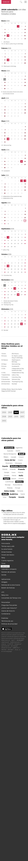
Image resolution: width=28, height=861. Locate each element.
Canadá (13, 457)
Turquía (12, 497)
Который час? (18, 644)
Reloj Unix (4, 595)
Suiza (4, 497)
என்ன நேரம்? (11, 649)
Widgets (4, 582)
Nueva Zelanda (17, 485)
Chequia (21, 457)
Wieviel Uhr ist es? (6, 647)
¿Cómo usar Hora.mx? (9, 608)
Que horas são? (5, 646)
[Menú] (25, 2)
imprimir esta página (18, 523)
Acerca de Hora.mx (8, 611)
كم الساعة (3, 644)
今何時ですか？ (16, 647)
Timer (3, 563)
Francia (21, 469)
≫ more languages (6, 651)
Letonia (13, 478)
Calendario (5, 566)
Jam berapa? (14, 646)
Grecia (13, 472)
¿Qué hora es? (5, 642)
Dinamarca (9, 463)
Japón (6, 479)
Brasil (21, 454)
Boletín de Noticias (8, 588)
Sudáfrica (14, 494)
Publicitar (4, 618)
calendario (13, 11)
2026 (8, 21)
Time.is (22, 638)
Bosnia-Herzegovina (10, 454)
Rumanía (20, 491)
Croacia (20, 460)
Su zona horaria (6, 549)
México (19, 482)
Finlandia (12, 469)
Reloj (3, 558)
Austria (18, 451)
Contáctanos (5, 614)
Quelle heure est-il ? (15, 642)
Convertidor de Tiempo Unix (11, 598)
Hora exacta (5, 543)
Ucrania (21, 497)
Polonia (9, 488)
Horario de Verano (7, 555)
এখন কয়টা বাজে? (10, 644)
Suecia (23, 494)
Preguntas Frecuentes (9, 605)
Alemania (9, 448)
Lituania (21, 478)
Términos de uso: (7, 621)
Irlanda (14, 475)
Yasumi (13, 389)
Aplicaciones (5, 579)
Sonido (3, 575)
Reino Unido (9, 491)
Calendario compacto (8, 569)
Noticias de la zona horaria (10, 585)
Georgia (6, 472)
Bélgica (6, 457)
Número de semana (8, 572)
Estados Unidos (8, 14)
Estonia (4, 469)
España (5, 466)
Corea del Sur (10, 460)
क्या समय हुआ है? (20, 640)
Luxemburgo (9, 481)
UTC (2, 592)
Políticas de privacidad (9, 624)
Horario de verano (8, 92)
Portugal (17, 488)
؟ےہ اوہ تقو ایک (18, 649)
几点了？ (13, 640)
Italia (21, 475)
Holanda (20, 472)
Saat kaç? (4, 649)
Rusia (5, 494)
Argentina (18, 448)
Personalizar (5, 602)
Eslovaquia (18, 463)
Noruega (7, 485)
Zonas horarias (6, 552)
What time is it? (5, 640)
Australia (10, 451)
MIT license (11, 391)
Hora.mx (6, 2)
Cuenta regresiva (7, 560)
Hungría (6, 475)
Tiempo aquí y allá (7, 546)
